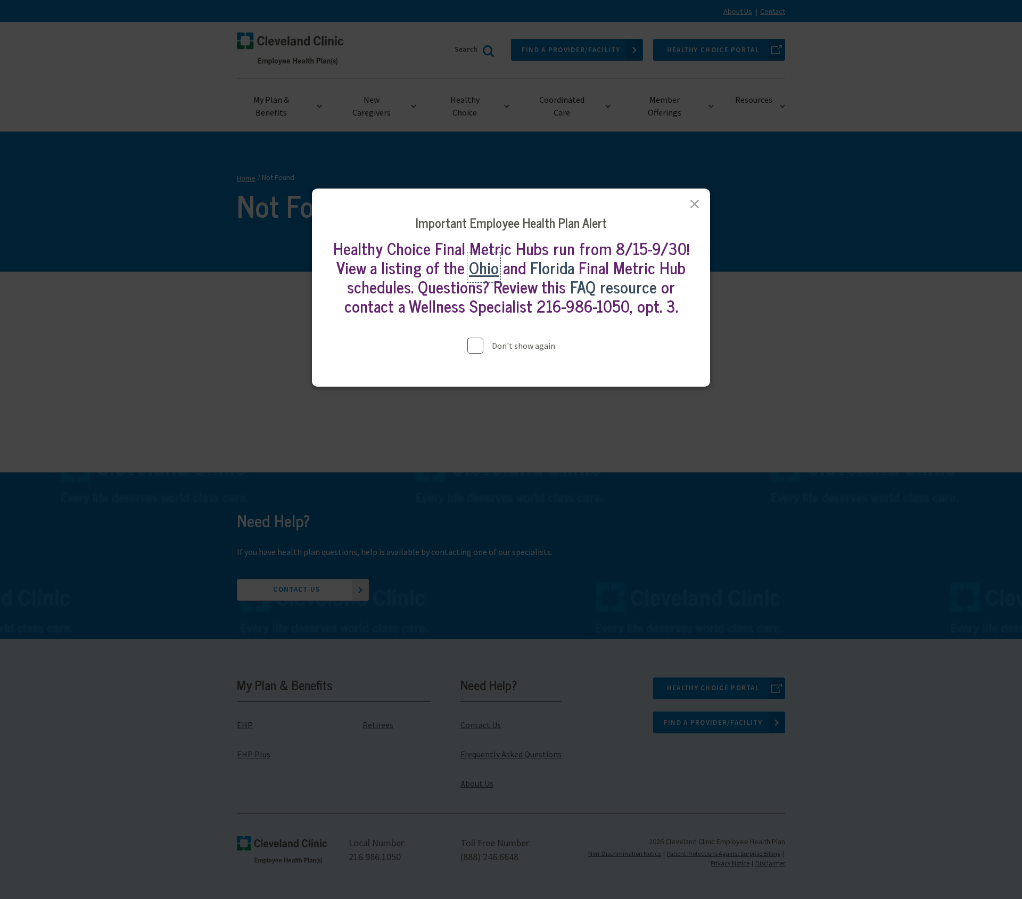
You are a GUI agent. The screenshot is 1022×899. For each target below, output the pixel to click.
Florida (552, 267)
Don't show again (523, 345)
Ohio (484, 267)
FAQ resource (613, 286)
